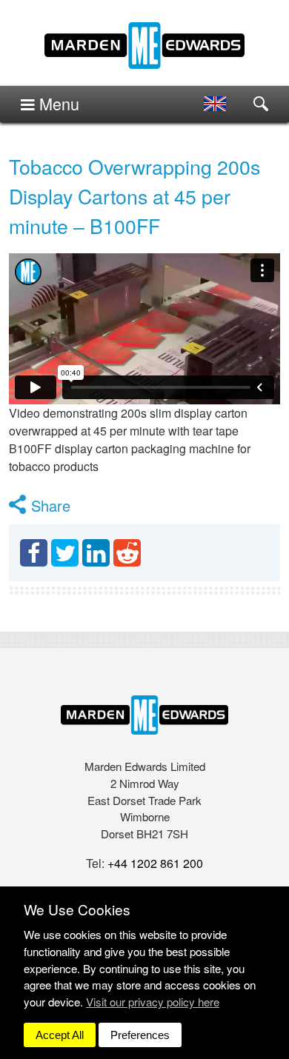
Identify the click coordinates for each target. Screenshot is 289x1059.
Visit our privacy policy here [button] (152, 1001)
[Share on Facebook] (33, 553)
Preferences (140, 1035)
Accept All (60, 1035)
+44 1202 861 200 (155, 863)
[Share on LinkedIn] (96, 553)
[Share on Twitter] (65, 553)
